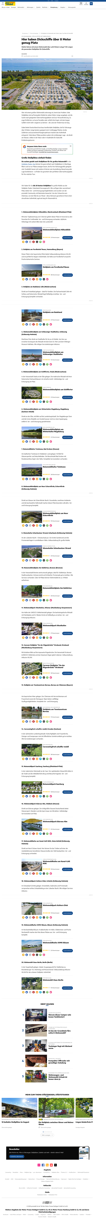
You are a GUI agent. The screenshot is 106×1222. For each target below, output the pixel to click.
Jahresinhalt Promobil (57, 1188)
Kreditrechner (72, 1172)
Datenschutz (31, 1179)
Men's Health (65, 1214)
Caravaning (8, 1172)
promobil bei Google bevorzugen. (48, 152)
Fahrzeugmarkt (72, 7)
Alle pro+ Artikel (6, 7)
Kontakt (7, 1179)
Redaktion (85, 1179)
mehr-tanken (56, 1214)
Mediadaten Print (53, 1194)
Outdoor (82, 1214)
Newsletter (15, 1172)
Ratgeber (62, 7)
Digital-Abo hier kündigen (74, 1179)
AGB (12, 1179)
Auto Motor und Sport (15, 1214)
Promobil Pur (46, 1172)
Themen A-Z (64, 1172)
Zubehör (38, 7)
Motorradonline (74, 1214)
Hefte (52, 0)
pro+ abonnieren (37, 1172)
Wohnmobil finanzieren (83, 1172)
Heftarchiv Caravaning (44, 1188)
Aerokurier (5, 1214)
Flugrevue (43, 1214)
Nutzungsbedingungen (21, 1179)
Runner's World (42, 1216)
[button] (47, 84)
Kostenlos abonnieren (16, 1156)
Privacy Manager (40, 1179)
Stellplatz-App (27, 1172)
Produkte (56, 0)
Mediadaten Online (42, 1194)
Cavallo (37, 1214)
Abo (48, 0)
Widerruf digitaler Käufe (47, 1181)
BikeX (24, 1214)
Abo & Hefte (22, 1188)
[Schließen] (70, 146)
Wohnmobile (20, 7)
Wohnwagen (30, 7)
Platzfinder (44, 7)
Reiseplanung (53, 7)
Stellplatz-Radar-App (28, 164)
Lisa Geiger (24, 53)
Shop (21, 1172)
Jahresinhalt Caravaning (70, 1188)
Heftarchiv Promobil (32, 1188)
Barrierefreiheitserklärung (53, 1179)
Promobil (88, 1214)
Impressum (64, 1179)
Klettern (50, 1214)
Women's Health (52, 1216)
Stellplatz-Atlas (55, 1172)
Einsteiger (13, 7)
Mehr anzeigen (46, 1135)
